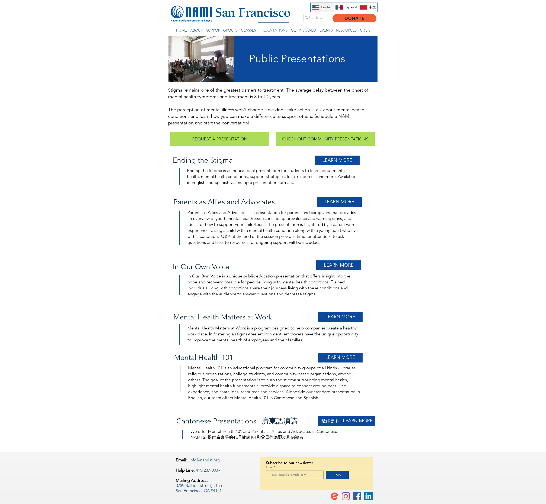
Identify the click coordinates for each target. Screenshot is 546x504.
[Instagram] (346, 496)
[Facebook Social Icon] (357, 496)
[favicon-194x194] (334, 496)
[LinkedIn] (368, 496)
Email (270, 467)
